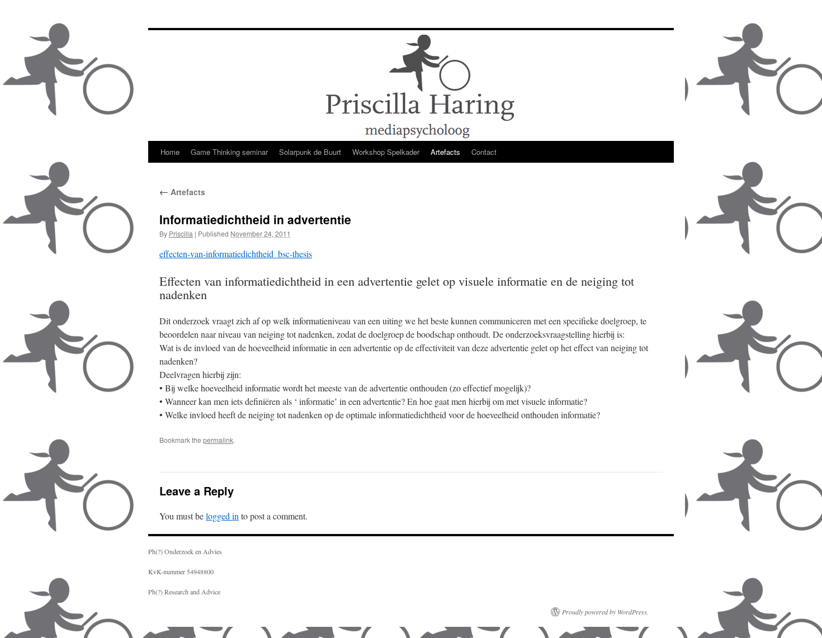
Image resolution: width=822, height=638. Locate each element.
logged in (222, 516)
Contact (484, 151)
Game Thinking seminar (229, 151)
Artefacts (445, 151)
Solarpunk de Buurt (310, 151)
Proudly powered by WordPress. (605, 611)
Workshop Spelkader (385, 151)
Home (169, 151)
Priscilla (181, 233)
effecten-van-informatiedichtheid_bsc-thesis (235, 253)
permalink (218, 440)
